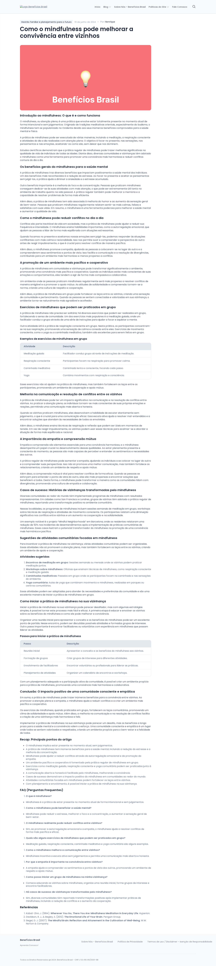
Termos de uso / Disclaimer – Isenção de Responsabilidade (179, 941)
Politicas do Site (158, 6)
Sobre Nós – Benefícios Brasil (130, 6)
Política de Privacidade (130, 941)
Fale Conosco (179, 6)
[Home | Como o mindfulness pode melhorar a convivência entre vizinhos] (40, 6)
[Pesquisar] (194, 7)
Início (97, 6)
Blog (106, 6)
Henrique (110, 21)
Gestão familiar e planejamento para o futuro (46, 21)
